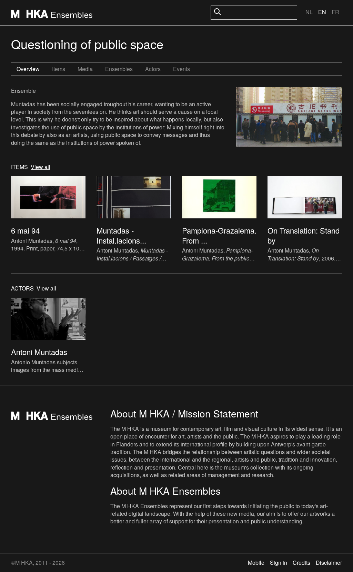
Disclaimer (329, 562)
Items (58, 69)
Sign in (278, 562)
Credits (301, 562)
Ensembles (119, 69)
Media (85, 69)
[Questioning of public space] (289, 117)
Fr (335, 12)
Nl (309, 12)
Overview (28, 69)
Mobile (256, 562)
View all (40, 167)
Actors (153, 69)
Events (181, 69)
